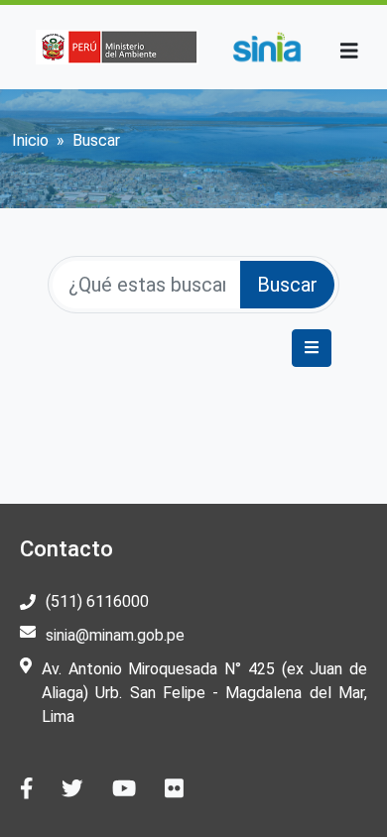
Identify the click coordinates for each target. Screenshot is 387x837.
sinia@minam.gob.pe (115, 635)
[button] (311, 348)
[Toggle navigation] (349, 51)
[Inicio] (266, 47)
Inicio (30, 140)
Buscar (287, 285)
